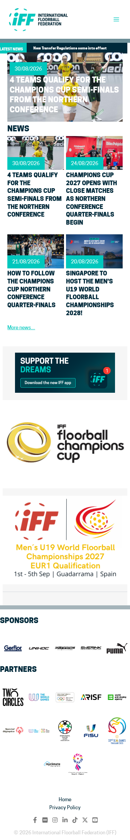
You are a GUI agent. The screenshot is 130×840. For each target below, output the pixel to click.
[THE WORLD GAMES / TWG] (39, 730)
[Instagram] (55, 820)
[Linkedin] (65, 820)
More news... (21, 327)
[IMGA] (65, 730)
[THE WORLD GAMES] (39, 697)
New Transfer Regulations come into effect (70, 48)
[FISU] (91, 730)
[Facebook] (35, 820)
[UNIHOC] (39, 648)
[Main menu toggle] (116, 19)
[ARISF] (91, 697)
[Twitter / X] (85, 820)
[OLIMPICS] (65, 697)
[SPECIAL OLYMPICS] (13, 730)
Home (65, 799)
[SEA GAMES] (117, 730)
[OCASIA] (78, 764)
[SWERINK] (91, 648)
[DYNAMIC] (65, 648)
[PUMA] (117, 648)
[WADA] (117, 697)
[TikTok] (75, 820)
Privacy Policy (65, 807)
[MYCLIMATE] (52, 764)
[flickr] (45, 820)
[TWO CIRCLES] (13, 697)
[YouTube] (95, 820)
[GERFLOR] (13, 648)
